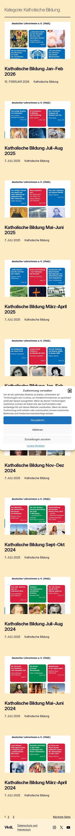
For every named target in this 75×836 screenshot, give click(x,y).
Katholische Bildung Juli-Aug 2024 (34, 626)
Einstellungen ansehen (37, 439)
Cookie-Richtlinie (36, 445)
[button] (70, 390)
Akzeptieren (37, 420)
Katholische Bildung (45, 81)
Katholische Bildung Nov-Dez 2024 (34, 467)
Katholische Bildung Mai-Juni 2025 (34, 230)
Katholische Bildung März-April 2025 (36, 309)
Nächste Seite (61, 816)
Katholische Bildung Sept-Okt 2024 (35, 547)
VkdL (9, 827)
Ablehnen (37, 429)
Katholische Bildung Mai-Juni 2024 (34, 705)
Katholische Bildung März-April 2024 (36, 785)
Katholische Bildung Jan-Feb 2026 (34, 71)
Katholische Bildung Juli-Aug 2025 (34, 150)
